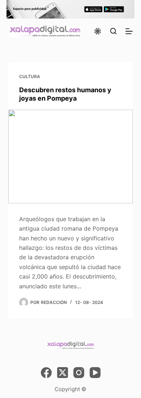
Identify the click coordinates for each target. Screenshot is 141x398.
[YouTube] (95, 372)
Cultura (29, 76)
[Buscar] (113, 31)
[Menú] (129, 31)
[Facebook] (46, 372)
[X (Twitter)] (62, 372)
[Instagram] (78, 372)
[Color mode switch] (97, 31)
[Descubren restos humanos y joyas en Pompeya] (70, 156)
